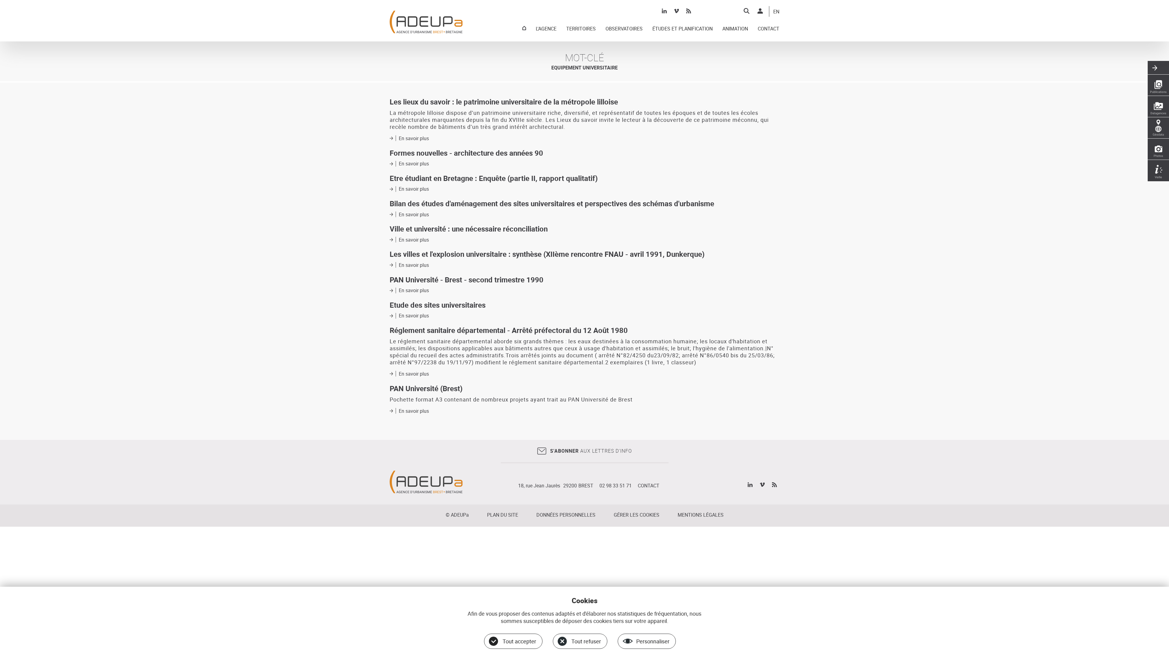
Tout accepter (519, 641)
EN (776, 12)
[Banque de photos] (1158, 149)
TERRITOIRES (581, 29)
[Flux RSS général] (688, 11)
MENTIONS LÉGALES (701, 514)
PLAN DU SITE (502, 514)
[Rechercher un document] (746, 11)
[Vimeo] (676, 11)
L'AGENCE (546, 29)
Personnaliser (652, 641)
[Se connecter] (760, 11)
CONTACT (768, 29)
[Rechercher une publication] (1158, 85)
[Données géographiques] (1158, 128)
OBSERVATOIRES (624, 29)
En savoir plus (414, 138)
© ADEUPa (457, 514)
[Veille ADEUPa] (1158, 170)
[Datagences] (1158, 106)
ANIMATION (735, 29)
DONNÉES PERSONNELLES (565, 514)
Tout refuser (586, 641)
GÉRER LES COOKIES (636, 514)
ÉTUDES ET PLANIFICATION (682, 29)
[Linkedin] (664, 11)
